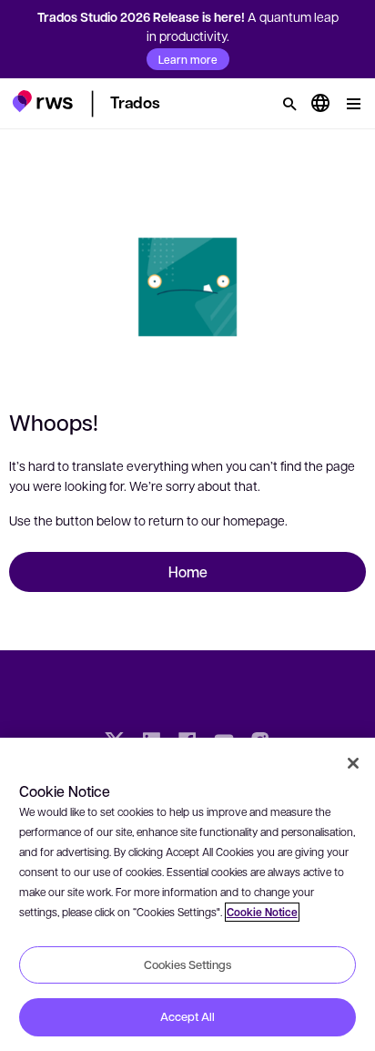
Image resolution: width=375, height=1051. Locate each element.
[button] (42, 101)
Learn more (188, 59)
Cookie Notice (262, 912)
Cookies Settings (187, 964)
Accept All (187, 1016)
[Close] (353, 763)
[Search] (289, 104)
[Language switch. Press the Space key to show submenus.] (320, 104)
